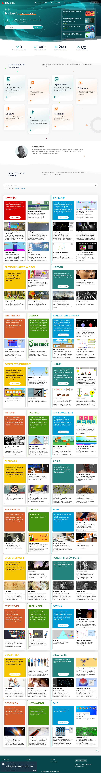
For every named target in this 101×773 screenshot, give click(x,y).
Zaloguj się (94, 2)
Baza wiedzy (54, 762)
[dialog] (18, 766)
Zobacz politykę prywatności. (12, 770)
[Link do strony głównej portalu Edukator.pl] (8, 3)
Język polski (5, 759)
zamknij (34, 770)
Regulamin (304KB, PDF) (81, 766)
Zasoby (52, 759)
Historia (28, 759)
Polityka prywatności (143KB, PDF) (83, 764)
